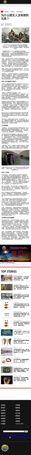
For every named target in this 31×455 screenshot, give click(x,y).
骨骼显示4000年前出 (18, 347)
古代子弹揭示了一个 (18, 302)
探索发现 (17, 415)
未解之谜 (3, 415)
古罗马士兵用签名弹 (18, 320)
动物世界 (17, 410)
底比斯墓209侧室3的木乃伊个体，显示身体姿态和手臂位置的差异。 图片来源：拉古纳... (21, 287)
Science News (19, 423)
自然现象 (3, 418)
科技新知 (3, 405)
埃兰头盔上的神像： (18, 367)
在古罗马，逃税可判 (18, 293)
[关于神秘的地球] (5, 448)
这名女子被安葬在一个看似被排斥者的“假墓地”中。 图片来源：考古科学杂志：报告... (21, 278)
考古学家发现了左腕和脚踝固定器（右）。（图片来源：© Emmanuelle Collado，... (21, 361)
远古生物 (17, 413)
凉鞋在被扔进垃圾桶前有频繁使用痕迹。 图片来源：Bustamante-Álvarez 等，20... (21, 342)
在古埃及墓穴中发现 (18, 284)
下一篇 (6, 262)
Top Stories (9, 271)
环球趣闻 (3, 423)
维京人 (13, 262)
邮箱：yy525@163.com (16, 435)
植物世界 (3, 413)
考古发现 (12, 11)
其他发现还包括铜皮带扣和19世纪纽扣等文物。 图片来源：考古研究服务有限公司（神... (21, 314)
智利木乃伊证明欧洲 (18, 329)
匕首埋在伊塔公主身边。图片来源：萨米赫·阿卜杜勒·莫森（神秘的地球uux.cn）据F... (22, 351)
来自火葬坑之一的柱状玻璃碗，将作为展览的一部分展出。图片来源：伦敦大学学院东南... (21, 379)
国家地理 (17, 407)
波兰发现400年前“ (17, 275)
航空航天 (3, 407)
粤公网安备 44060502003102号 (20, 438)
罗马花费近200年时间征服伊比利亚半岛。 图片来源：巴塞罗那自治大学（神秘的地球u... (22, 323)
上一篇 (2, 262)
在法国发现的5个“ (17, 357)
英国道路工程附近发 (18, 311)
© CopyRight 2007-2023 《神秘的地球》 (15, 434)
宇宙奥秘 (17, 405)
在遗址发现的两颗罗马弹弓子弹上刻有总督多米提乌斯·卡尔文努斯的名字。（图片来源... (21, 305)
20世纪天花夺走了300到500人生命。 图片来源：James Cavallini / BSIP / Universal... (22, 333)
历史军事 (3, 410)
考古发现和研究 (19, 11)
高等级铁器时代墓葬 (18, 376)
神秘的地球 (6, 11)
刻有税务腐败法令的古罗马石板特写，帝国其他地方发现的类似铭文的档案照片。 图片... (21, 296)
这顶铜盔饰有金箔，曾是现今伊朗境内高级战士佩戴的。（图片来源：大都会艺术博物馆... (21, 370)
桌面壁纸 (17, 421)
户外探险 (3, 421)
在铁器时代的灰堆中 (18, 338)
